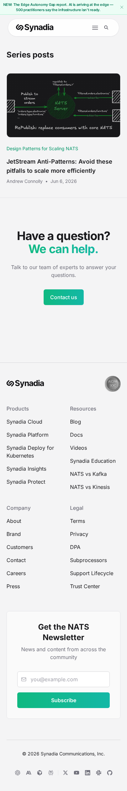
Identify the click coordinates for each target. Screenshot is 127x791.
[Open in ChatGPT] (17, 772)
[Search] (106, 27)
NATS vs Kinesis (90, 487)
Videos (78, 447)
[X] (65, 772)
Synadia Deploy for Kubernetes (30, 451)
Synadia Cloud (24, 421)
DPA (75, 547)
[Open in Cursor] (40, 772)
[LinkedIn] (87, 772)
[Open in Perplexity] (51, 772)
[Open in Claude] (28, 772)
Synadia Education (93, 461)
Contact (16, 560)
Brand (14, 534)
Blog (75, 421)
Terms (77, 521)
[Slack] (98, 772)
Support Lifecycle (91, 573)
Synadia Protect (26, 481)
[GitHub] (110, 772)
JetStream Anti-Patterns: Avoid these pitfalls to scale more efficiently (59, 166)
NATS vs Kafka (88, 474)
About (14, 521)
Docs (76, 434)
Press (13, 586)
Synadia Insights (26, 468)
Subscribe (63, 700)
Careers (16, 573)
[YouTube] (76, 772)
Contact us (63, 297)
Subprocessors (88, 560)
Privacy (79, 534)
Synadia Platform (28, 434)
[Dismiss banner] (122, 7)
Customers (20, 547)
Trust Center (85, 586)
